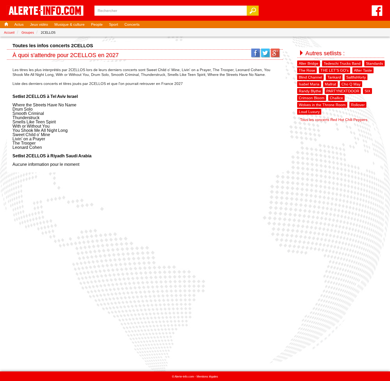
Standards (374, 63)
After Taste (363, 70)
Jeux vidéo (39, 24)
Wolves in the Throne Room (322, 105)
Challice (336, 98)
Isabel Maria (309, 84)
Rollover (358, 105)
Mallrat (330, 84)
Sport (113, 24)
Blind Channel (310, 77)
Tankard (334, 77)
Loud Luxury (309, 112)
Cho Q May (351, 84)
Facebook (255, 53)
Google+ (275, 53)
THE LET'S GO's (334, 70)
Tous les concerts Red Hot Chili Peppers (333, 120)
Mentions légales (207, 376)
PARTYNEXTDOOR (342, 91)
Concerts (132, 24)
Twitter (265, 53)
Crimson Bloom (311, 98)
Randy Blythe (310, 91)
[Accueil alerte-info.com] (48, 11)
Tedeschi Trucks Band (342, 63)
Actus (19, 24)
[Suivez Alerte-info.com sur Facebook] (377, 11)
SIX (367, 91)
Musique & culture (69, 24)
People (97, 24)
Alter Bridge (308, 63)
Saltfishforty (356, 77)
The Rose (307, 70)
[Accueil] (5, 24)
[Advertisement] (341, 161)
